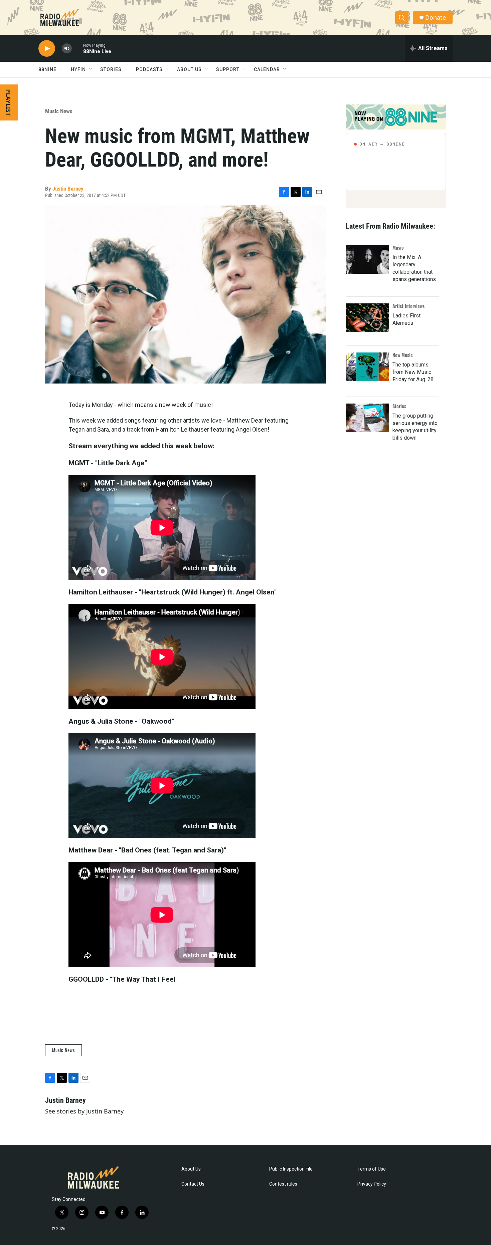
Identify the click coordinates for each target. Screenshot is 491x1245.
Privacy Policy (371, 1184)
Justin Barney (68, 188)
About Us (191, 1169)
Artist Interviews (408, 305)
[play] (46, 48)
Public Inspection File (291, 1169)
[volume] (66, 48)
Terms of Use (371, 1169)
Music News (58, 111)
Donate (435, 17)
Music (398, 247)
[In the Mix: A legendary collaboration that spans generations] (367, 259)
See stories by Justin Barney (84, 1111)
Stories (399, 406)
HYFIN (78, 69)
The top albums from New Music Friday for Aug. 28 (413, 372)
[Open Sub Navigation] (61, 69)
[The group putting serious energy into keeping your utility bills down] (367, 418)
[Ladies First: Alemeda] (367, 317)
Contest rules (283, 1184)
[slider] (77, 48)
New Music (402, 354)
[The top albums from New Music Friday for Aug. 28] (367, 366)
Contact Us (192, 1184)
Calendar (267, 69)
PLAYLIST (8, 102)
